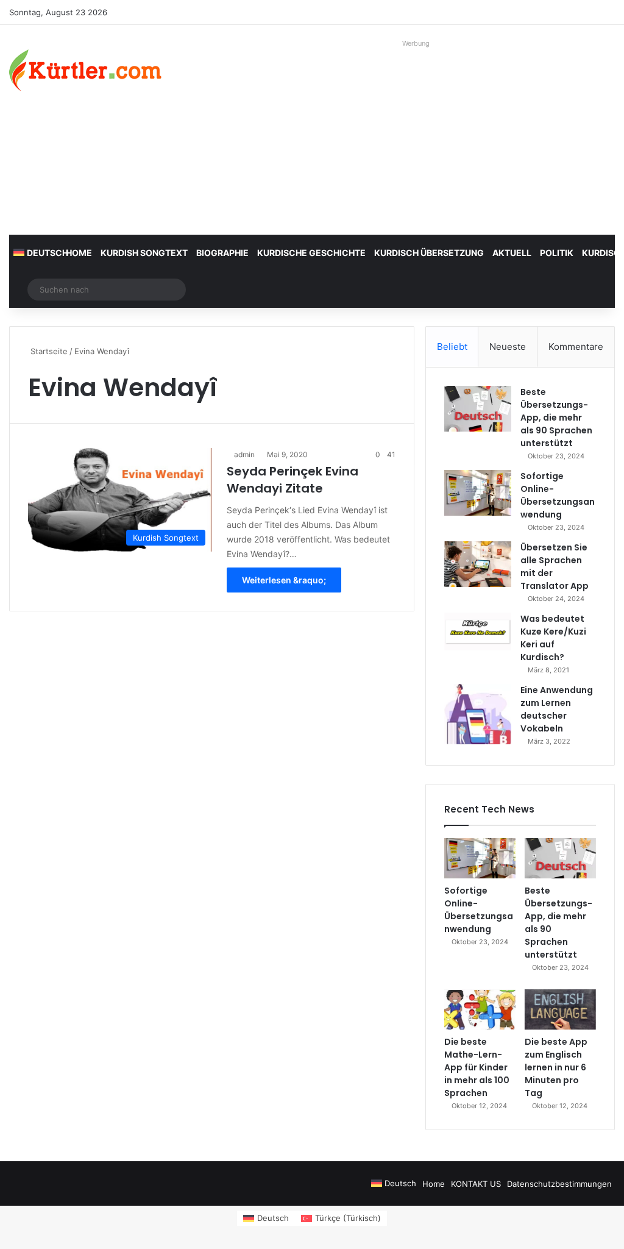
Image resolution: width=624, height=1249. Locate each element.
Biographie (222, 252)
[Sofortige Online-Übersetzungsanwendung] (477, 493)
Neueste (507, 346)
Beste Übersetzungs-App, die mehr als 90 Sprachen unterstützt (556, 417)
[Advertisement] (416, 137)
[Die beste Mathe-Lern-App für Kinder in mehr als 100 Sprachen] (480, 1009)
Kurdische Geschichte (311, 252)
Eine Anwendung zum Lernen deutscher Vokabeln (556, 709)
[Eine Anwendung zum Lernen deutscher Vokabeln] (477, 714)
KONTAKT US (476, 1184)
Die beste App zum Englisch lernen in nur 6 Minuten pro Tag (556, 1067)
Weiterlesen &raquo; (284, 580)
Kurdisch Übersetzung (429, 252)
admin (244, 454)
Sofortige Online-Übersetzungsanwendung (557, 495)
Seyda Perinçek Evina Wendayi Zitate (292, 480)
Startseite (48, 351)
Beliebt (452, 346)
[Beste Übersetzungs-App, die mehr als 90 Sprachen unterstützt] (477, 409)
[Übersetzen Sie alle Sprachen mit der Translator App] (477, 564)
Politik (556, 252)
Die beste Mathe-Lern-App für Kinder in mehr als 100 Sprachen (476, 1067)
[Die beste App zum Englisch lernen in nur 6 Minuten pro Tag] (560, 1009)
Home (79, 252)
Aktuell (511, 252)
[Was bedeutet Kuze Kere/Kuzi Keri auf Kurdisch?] (477, 631)
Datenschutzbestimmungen (559, 1184)
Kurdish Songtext (144, 252)
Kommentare (575, 346)
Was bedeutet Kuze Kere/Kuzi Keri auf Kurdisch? (553, 638)
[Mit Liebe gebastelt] (85, 70)
